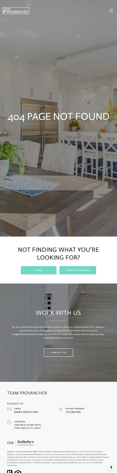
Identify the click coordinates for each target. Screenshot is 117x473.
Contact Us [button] (58, 352)
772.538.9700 (73, 412)
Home (38, 270)
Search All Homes (77, 270)
